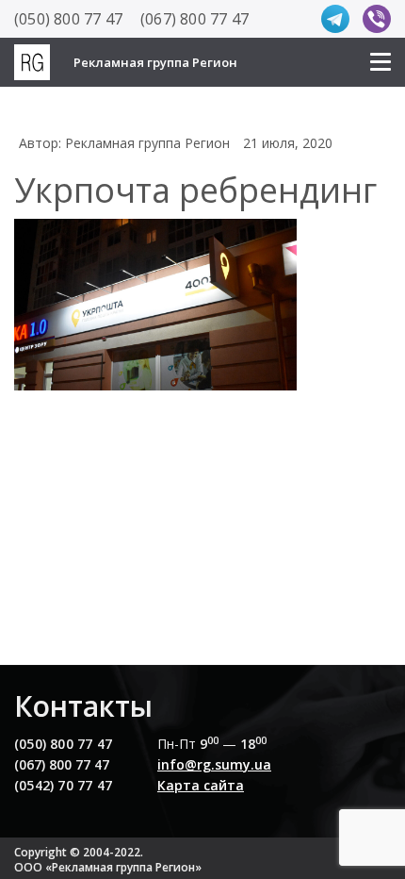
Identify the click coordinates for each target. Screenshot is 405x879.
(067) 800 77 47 (194, 18)
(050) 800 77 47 (68, 18)
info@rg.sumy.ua (214, 764)
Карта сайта (200, 785)
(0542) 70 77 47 (63, 785)
